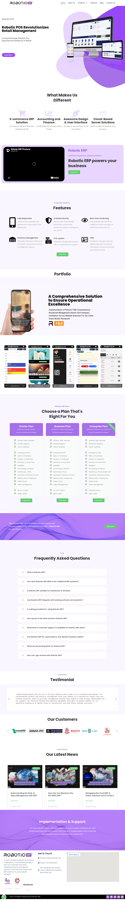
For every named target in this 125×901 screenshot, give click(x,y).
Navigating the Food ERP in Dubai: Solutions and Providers (100, 794)
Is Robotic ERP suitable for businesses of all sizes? (49, 590)
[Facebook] (111, 896)
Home (63, 3)
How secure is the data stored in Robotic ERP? (47, 618)
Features (93, 3)
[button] (4, 367)
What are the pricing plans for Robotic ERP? (46, 646)
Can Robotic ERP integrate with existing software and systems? (55, 600)
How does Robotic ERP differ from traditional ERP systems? (53, 581)
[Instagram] (107, 896)
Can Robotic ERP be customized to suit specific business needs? (55, 637)
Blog (101, 3)
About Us (71, 3)
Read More (8, 55)
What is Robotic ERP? (36, 572)
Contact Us (110, 3)
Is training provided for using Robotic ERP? (45, 609)
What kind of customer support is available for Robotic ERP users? (56, 627)
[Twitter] (115, 896)
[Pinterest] (122, 896)
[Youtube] (118, 896)
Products (81, 3)
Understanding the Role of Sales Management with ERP (24, 794)
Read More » (14, 801)
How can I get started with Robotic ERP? (44, 655)
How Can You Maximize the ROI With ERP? (60, 794)
